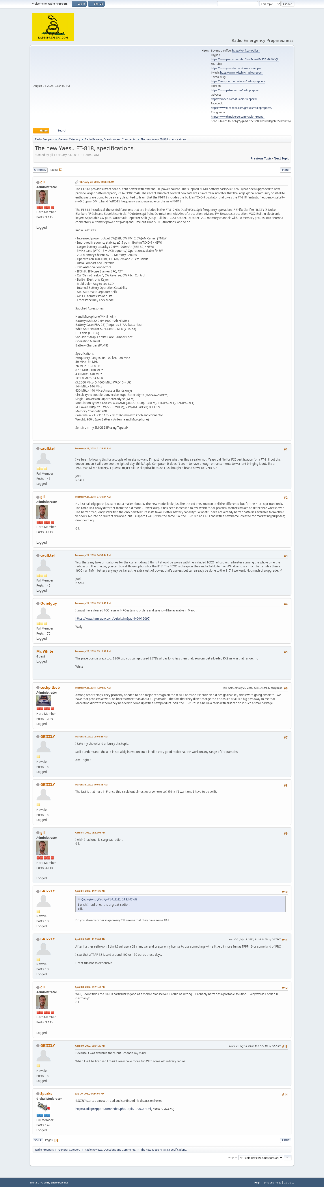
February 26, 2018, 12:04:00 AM (93, 687)
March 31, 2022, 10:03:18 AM (91, 784)
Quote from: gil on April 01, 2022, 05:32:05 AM (109, 899)
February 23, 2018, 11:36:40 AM (96, 181)
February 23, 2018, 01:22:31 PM (93, 448)
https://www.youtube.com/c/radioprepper (236, 68)
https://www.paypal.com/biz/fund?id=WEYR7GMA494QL (245, 59)
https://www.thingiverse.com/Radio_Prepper (237, 117)
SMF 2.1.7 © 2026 (39, 1182)
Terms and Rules (272, 1182)
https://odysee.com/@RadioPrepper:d (234, 99)
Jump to (232, 1157)
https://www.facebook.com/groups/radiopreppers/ (241, 108)
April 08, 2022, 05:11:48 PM (90, 987)
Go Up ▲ (289, 1182)
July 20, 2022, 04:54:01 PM (89, 1093)
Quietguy (48, 603)
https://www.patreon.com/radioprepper (235, 90)
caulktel (47, 448)
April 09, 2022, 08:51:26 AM (90, 1045)
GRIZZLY (47, 736)
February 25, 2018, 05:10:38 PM (93, 651)
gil (42, 182)
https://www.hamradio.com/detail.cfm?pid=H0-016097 (112, 618)
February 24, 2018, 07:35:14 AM (93, 496)
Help (257, 1182)
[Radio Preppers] (38, 222)
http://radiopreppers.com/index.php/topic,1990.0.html (113, 1109)
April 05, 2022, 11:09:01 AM (90, 939)
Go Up (38, 1140)
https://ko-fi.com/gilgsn (246, 50)
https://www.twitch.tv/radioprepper (241, 72)
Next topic (281, 158)
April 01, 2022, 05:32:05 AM (90, 832)
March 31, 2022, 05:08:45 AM (91, 736)
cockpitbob (50, 687)
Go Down (40, 170)
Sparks (46, 1093)
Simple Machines (59, 1182)
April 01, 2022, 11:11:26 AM (90, 891)
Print (285, 170)
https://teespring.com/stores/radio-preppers (238, 81)
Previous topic (261, 158)
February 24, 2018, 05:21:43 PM (93, 603)
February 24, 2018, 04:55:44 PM (93, 555)
